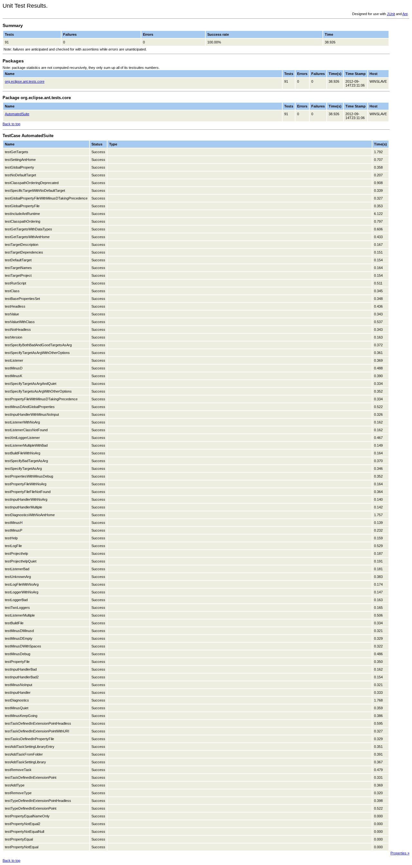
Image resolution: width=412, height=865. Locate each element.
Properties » (399, 853)
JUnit (391, 14)
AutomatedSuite (17, 114)
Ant (404, 14)
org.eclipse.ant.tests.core (24, 81)
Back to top (11, 124)
